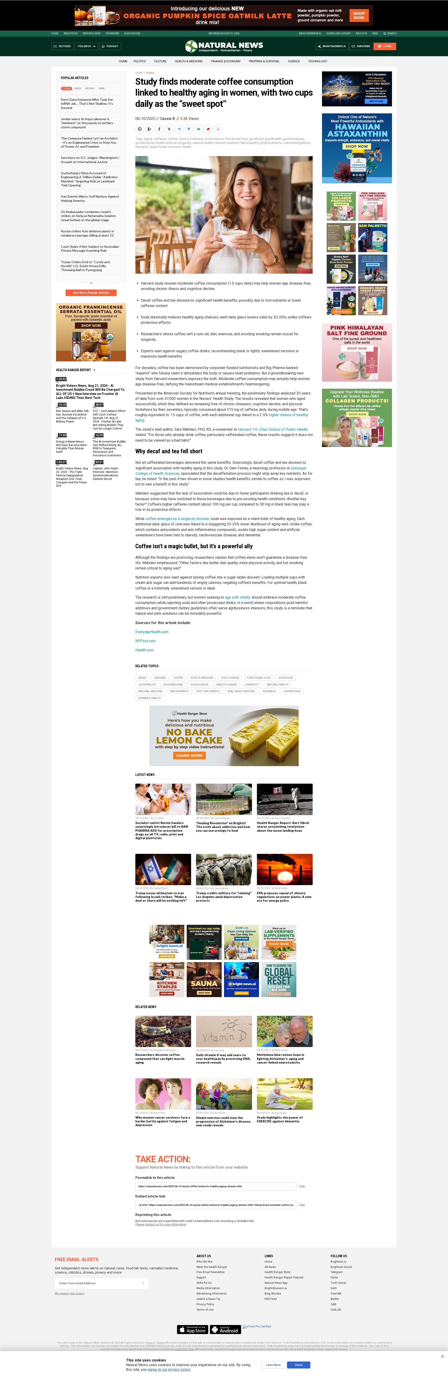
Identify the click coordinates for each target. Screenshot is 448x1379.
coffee (173, 139)
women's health (179, 147)
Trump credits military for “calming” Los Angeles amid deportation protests (224, 896)
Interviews (112, 33)
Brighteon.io (338, 1261)
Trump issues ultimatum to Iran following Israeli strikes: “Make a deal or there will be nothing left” (161, 896)
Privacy (150, 1342)
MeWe (335, 1299)
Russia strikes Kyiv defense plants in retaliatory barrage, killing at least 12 (87, 233)
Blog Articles (273, 1293)
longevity (184, 143)
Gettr (334, 1288)
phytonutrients (271, 143)
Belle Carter (281, 888)
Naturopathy (250, 143)
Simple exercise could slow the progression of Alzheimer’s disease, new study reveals (223, 1121)
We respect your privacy (69, 1293)
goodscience (144, 143)
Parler (334, 1277)
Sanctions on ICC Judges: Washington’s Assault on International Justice (90, 160)
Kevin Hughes (282, 818)
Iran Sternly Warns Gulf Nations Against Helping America (90, 198)
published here (184, 1349)
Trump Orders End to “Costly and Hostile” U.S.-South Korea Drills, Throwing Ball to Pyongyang (85, 266)
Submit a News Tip (208, 1299)
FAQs (375, 33)
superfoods (158, 147)
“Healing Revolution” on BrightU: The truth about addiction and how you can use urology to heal (223, 826)
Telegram (337, 1272)
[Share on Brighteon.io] (150, 129)
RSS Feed (271, 1299)
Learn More (273, 1365)
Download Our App (338, 33)
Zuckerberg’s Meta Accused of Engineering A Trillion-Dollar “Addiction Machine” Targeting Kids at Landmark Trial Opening (89, 179)
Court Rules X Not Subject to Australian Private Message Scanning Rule (90, 248)
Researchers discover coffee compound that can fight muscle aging (160, 1058)
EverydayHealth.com (151, 632)
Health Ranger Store (277, 1272)
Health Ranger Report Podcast (284, 1277)
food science (214, 139)
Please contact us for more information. (161, 1224)
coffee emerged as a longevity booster (177, 519)
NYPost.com (145, 641)
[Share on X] (170, 129)
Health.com (144, 650)
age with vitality (237, 597)
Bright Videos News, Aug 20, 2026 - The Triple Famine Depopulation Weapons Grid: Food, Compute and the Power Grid (72, 477)
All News (270, 1267)
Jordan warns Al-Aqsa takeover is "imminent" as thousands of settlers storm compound (87, 123)
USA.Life (336, 1309)
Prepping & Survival (264, 61)
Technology (317, 61)
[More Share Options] (219, 129)
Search (392, 33)
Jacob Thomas (222, 818)
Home (55, 33)
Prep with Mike (92, 33)
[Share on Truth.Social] (189, 129)
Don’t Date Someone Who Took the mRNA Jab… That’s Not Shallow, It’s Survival (87, 104)
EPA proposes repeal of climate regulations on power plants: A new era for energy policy (284, 896)
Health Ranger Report (73, 370)
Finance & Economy (226, 61)
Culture (160, 61)
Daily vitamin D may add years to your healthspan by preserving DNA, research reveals (223, 1058)
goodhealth (273, 139)
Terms (161, 1342)
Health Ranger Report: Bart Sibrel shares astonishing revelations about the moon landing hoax (283, 826)
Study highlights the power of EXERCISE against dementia (280, 1119)
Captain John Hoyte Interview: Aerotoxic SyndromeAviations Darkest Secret (105, 474)
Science (294, 61)
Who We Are (204, 1261)
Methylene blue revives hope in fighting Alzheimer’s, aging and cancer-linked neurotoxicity (280, 1058)
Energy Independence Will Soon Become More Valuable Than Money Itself (71, 447)
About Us (361, 33)
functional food (236, 139)
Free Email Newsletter (210, 1272)
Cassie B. (167, 118)
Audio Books (132, 33)
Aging (150, 72)
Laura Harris (161, 888)
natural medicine (226, 143)
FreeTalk (336, 1293)
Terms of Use (205, 1309)
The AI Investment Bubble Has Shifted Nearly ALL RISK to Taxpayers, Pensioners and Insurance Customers (109, 448)
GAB (333, 1304)
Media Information (208, 1288)
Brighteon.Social (341, 1267)
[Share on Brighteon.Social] (140, 129)
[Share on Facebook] (160, 129)
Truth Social (338, 1283)
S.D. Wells (159, 818)
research (141, 147)
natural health (202, 143)
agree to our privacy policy (169, 1369)
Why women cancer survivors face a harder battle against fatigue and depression (162, 1121)
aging (148, 139)
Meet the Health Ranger (211, 1267)
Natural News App (276, 1283)
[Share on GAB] (199, 129)
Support (201, 1277)
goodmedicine (293, 139)
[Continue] (143, 1283)
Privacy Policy (205, 1304)
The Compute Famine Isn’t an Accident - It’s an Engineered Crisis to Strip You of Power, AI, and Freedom (89, 142)
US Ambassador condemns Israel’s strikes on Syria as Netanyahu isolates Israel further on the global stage (88, 216)
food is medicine (191, 139)
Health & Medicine (189, 61)
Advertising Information (211, 1293)
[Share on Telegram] (179, 129)
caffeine (160, 139)
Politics (140, 61)
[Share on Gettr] (209, 129)
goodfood (256, 139)
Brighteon (70, 33)
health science (166, 143)
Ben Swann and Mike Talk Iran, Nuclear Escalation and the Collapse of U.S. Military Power (72, 416)
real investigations (296, 143)
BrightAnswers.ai (310, 33)
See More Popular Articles (91, 292)
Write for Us (204, 1283)
